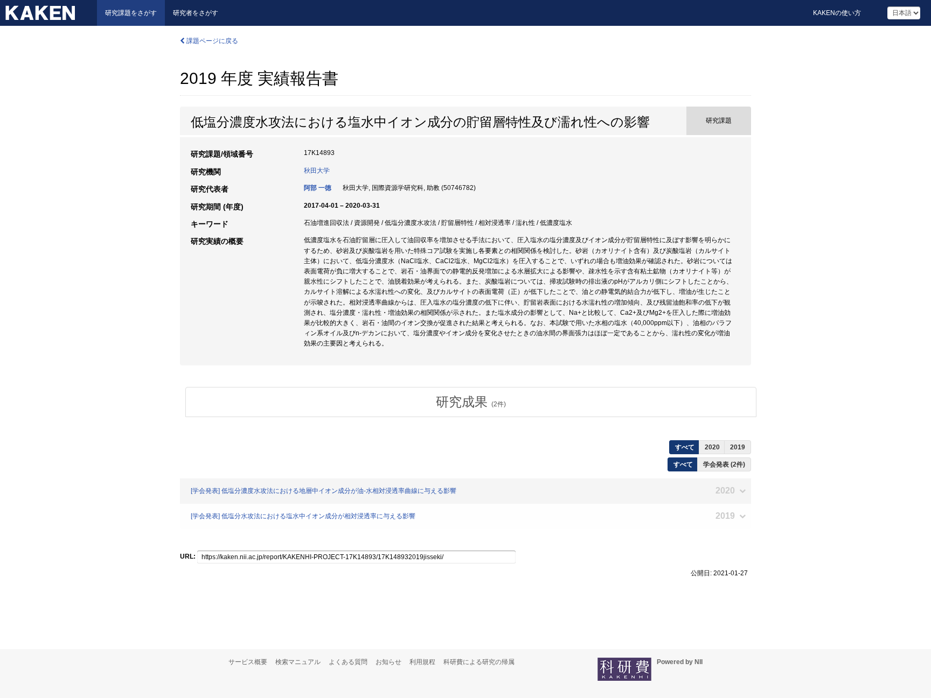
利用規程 (422, 662)
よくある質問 (348, 662)
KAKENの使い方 (837, 13)
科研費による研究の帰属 (479, 662)
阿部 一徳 (317, 188)
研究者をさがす (195, 13)
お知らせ (388, 662)
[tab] (470, 402)
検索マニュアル (298, 662)
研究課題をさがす (131, 13)
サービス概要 (247, 662)
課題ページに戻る (211, 41)
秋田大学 (317, 170)
